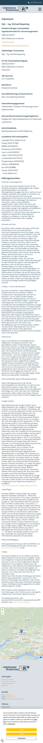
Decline (21, 734)
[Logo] (15, 9)
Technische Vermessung (8, 681)
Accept (21, 730)
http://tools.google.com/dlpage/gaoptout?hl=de (19, 486)
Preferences (21, 738)
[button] (39, 9)
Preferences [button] (11, 724)
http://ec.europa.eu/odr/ (11, 548)
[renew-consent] (2, 740)
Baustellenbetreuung (7, 683)
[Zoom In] (2, 609)
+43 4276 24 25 (35, 3)
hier (33, 530)
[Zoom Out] (2, 613)
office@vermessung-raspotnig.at (15, 45)
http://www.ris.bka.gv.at (22, 602)
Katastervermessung (7, 679)
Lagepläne (5, 685)
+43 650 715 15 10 (10, 697)
